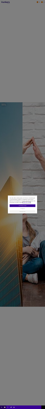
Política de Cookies (27, 202)
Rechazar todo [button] (22, 211)
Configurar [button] (22, 208)
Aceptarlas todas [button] (22, 205)
